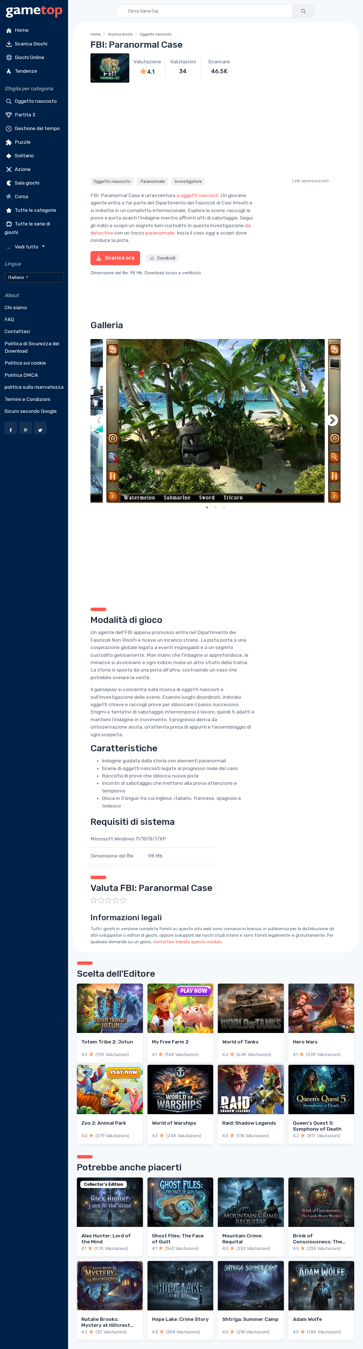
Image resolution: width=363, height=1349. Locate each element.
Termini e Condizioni (27, 399)
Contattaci (17, 331)
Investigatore (188, 181)
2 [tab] (215, 507)
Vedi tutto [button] (23, 247)
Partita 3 (24, 115)
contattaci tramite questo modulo (187, 941)
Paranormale (152, 181)
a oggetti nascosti (197, 195)
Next (332, 421)
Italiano (16, 277)
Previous (98, 421)
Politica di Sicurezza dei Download (32, 347)
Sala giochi (26, 183)
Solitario (24, 155)
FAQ (9, 319)
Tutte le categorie (35, 210)
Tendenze (25, 71)
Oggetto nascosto (35, 101)
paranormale (159, 233)
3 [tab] (224, 507)
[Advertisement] (215, 129)
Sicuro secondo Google (31, 411)
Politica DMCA (21, 375)
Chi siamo (16, 307)
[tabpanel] (215, 421)
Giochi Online (29, 57)
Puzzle (22, 142)
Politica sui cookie (25, 363)
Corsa (21, 196)
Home (21, 30)
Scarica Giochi (30, 44)
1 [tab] (207, 507)
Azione (22, 169)
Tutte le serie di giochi (27, 228)
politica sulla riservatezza (34, 387)
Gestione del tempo (37, 128)
